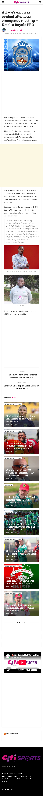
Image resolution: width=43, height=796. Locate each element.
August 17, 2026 (12, 614)
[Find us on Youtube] (8, 789)
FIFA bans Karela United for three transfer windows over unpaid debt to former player (20, 581)
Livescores (25, 776)
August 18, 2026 (12, 505)
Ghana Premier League (13, 404)
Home (4, 774)
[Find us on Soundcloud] (12, 789)
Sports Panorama (8, 779)
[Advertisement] (21, 94)
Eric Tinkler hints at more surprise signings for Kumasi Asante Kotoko (20, 608)
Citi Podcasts (12, 733)
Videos (19, 779)
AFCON (4, 781)
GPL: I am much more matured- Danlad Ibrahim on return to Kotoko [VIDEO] (21, 419)
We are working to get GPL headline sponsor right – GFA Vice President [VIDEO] (20, 473)
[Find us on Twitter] (2, 789)
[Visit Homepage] (21, 2)
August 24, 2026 (12, 424)
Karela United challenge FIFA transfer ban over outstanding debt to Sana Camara (20, 527)
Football (8, 485)
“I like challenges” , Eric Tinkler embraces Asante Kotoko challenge (21, 500)
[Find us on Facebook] (5, 789)
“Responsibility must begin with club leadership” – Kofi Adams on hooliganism (19, 446)
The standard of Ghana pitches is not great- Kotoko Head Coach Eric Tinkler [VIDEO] (21, 554)
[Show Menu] (3, 2)
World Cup (29, 779)
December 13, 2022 (11, 33)
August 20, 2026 (12, 451)
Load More (21, 622)
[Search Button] (40, 2)
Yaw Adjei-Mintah (15, 30)
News (11, 774)
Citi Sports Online (12, 767)
